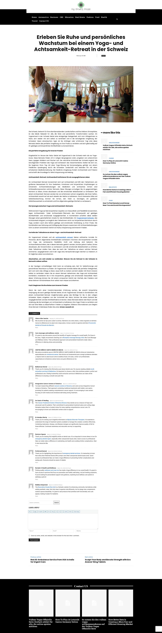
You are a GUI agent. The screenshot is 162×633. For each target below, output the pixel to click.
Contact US (81, 586)
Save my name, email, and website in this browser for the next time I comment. (55, 535)
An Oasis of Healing (42, 400)
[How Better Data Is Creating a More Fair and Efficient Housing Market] (104, 185)
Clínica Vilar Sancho (41, 318)
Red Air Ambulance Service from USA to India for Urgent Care (52, 561)
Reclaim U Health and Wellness (45, 468)
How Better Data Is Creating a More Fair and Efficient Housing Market (117, 191)
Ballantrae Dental (41, 367)
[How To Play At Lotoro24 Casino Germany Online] (104, 156)
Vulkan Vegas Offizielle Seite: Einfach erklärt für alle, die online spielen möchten (117, 147)
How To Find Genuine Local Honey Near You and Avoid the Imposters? (117, 204)
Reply (36, 327)
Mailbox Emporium (41, 485)
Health (103, 55)
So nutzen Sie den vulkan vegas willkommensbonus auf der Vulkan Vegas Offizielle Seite (117, 176)
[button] (117, 19)
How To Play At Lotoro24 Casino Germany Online (115, 162)
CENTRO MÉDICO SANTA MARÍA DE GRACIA (49, 350)
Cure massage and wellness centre (47, 333)
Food (111, 200)
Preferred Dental (41, 451)
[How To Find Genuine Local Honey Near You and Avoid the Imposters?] (104, 198)
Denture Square (40, 434)
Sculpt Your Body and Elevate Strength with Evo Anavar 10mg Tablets (108, 561)
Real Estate (113, 187)
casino (111, 158)
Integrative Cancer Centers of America (48, 384)
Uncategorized (114, 142)
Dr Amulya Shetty (41, 417)
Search (56, 502)
